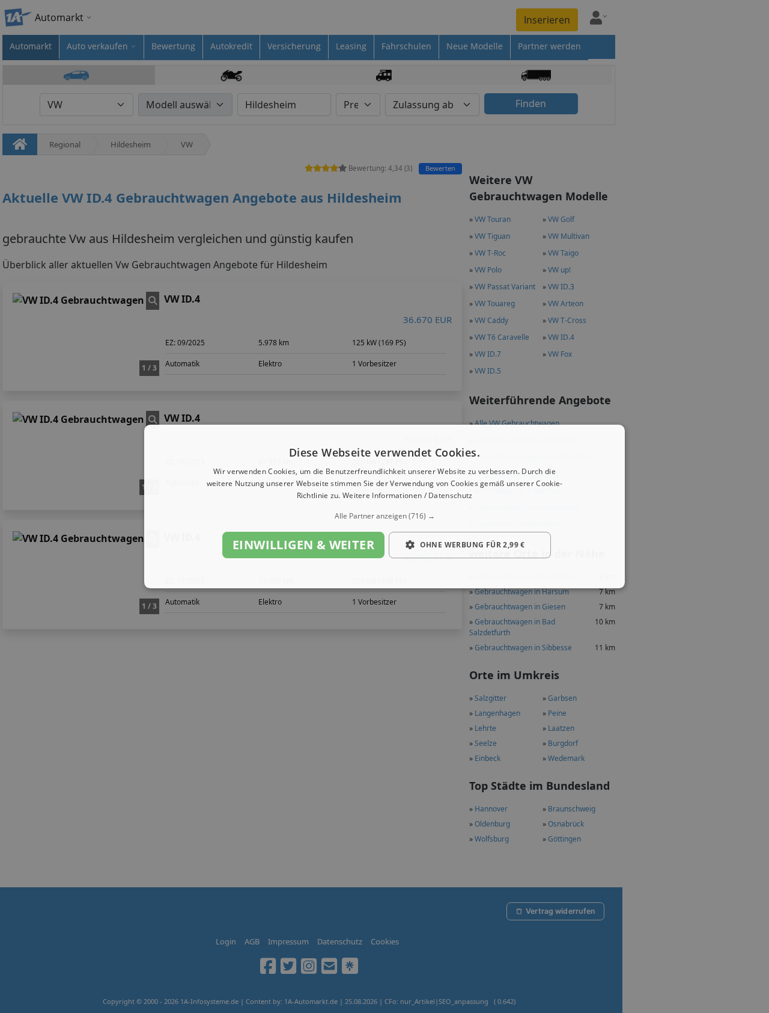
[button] (384, 516)
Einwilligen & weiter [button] (303, 545)
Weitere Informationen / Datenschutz (407, 495)
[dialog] (384, 506)
